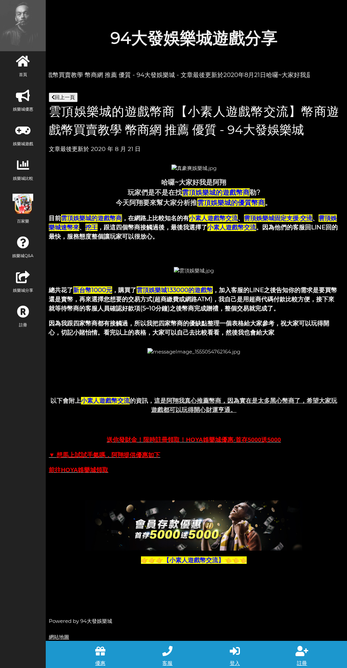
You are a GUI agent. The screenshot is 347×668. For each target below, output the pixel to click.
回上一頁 (65, 97)
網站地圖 (59, 637)
